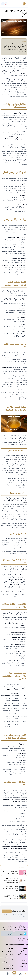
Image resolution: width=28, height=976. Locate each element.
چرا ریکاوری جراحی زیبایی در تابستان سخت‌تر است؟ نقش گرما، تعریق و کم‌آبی (10, 896)
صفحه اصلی (24, 951)
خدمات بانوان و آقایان (7, 962)
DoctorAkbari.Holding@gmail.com (15, 945)
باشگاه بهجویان (23, 966)
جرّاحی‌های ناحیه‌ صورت (7, 951)
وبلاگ (25, 957)
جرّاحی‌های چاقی (9, 965)
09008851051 (22, 941)
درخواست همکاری (22, 954)
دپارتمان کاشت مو (8, 968)
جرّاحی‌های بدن (9, 954)
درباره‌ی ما (24, 960)
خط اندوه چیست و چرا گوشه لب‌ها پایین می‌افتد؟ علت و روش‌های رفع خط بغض (11, 880)
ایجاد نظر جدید (6, 911)
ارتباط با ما (24, 963)
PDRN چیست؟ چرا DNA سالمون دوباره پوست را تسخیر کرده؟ (10, 888)
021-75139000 (21, 938)
